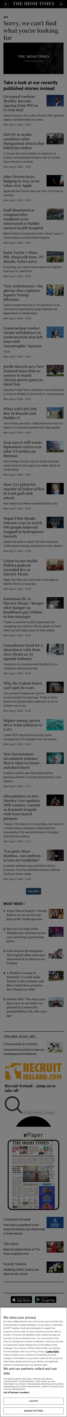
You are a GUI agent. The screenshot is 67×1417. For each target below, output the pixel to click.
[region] (33, 1362)
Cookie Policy (52, 1351)
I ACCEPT (33, 1401)
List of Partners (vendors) (16, 1392)
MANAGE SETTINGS (33, 1411)
